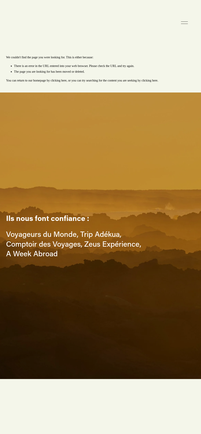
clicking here (59, 80)
